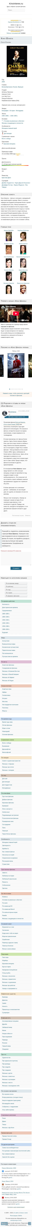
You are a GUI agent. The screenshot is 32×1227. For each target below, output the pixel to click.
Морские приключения (9, 936)
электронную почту (15, 1220)
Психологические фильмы (10, 818)
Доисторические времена (10, 607)
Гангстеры (5, 957)
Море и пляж (6, 728)
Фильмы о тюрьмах (8, 764)
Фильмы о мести (7, 1082)
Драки (4, 1121)
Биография (5, 110)
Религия (4, 1043)
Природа (5, 1040)
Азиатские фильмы (8, 665)
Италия (15, 87)
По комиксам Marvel (8, 909)
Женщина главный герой (9, 128)
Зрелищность (6, 845)
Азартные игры (6, 689)
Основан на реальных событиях (14, 121)
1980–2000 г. (6, 629)
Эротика (4, 888)
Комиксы (5, 896)
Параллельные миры (8, 650)
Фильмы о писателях (8, 976)
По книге (4, 903)
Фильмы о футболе (8, 1127)
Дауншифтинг (6, 749)
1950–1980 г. (5, 116)
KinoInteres (12, 412)
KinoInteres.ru (16, 3)
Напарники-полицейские (9, 970)
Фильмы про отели (8, 767)
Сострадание (6, 824)
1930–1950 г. (14, 116)
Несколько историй (8, 855)
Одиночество (6, 1057)
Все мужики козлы (8, 1094)
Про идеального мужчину (10, 1060)
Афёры (4, 692)
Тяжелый (5, 830)
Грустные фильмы (8, 796)
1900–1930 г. (6, 620)
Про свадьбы (6, 1067)
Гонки (4, 1118)
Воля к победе (6, 138)
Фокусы (4, 711)
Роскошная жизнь (7, 861)
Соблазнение (6, 885)
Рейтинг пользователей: (14, 33)
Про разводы (6, 1064)
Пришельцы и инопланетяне (11, 1009)
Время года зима (7, 722)
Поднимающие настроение (10, 815)
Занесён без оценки (8, 1157)
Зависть (4, 872)
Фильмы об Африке (8, 677)
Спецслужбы (6, 973)
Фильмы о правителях (9, 979)
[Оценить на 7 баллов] (17, 31)
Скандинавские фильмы (9, 668)
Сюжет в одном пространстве (11, 761)
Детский (4, 778)
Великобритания (7, 87)
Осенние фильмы (7, 734)
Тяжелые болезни (7, 945)
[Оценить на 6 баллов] (16, 31)
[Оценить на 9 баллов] (19, 31)
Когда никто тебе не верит (10, 933)
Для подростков (7, 785)
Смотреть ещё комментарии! (16, 1207)
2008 (3, 81)
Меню (4, 1224)
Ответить (27, 515)
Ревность (5, 882)
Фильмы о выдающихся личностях (12, 123)
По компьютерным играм (9, 912)
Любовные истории (8, 876)
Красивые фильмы (8, 802)
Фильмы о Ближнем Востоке (11, 671)
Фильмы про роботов (8, 985)
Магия (4, 1030)
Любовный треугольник (9, 879)
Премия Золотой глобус (9, 1136)
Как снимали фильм (8, 851)
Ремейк (4, 915)
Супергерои (5, 1012)
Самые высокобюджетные (10, 1147)
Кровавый (5, 806)
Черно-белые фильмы (9, 834)
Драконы (5, 1000)
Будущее (5, 632)
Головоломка (6, 695)
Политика (5, 707)
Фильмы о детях (7, 1073)
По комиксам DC (7, 906)
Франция (20, 87)
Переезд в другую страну (10, 942)
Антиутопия (5, 641)
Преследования (7, 1036)
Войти (20, 1215)
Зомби (4, 1003)
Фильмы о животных (8, 1076)
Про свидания (6, 1070)
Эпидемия (5, 1049)
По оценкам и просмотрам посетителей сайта (16, 1150)
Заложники (5, 930)
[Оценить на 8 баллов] (18, 31)
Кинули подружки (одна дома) (11, 1100)
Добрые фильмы (7, 799)
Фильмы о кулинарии (8, 1079)
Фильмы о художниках (9, 982)
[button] (5, 369)
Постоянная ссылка (18, 515)
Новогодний (5, 731)
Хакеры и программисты (9, 988)
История (12, 110)
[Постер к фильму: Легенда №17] (16, 365)
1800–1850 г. (6, 613)
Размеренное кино (7, 821)
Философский (6, 752)
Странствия (5, 864)
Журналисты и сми (8, 927)
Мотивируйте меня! (8, 1103)
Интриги (4, 698)
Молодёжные (6, 788)
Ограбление (6, 939)
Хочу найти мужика (8, 1109)
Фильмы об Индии (7, 680)
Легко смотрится (7, 809)
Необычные (6, 812)
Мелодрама (19, 110)
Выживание (5, 746)
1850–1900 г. (6, 617)
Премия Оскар (6, 1139)
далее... (11, 1177)
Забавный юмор (7, 1027)
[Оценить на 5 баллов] (15, 31)
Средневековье (7, 610)
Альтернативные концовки (10, 1021)
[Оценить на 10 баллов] (20, 31)
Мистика (4, 701)
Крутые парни (6, 966)
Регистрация (13, 1215)
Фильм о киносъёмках (9, 949)
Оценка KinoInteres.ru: (14, 22)
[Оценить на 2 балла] (12, 31)
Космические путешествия (10, 647)
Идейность (5, 848)
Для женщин (8, 133)
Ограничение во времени (9, 858)
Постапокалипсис (7, 653)
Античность (5, 604)
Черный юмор (6, 1046)
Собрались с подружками (10, 1106)
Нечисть (4, 1006)
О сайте (16, 1212)
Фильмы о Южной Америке (10, 674)
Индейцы (5, 960)
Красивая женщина (9, 143)
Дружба (4, 1024)
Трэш (3, 827)
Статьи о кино (24, 1212)
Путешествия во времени (10, 656)
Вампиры (5, 997)
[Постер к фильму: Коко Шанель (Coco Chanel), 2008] (16, 76)
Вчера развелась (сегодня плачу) (12, 1097)
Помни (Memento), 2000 (9, 1168)
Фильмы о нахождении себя (10, 1085)
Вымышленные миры (8, 644)
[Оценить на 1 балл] (11, 31)
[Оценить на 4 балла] (14, 31)
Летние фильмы (7, 725)
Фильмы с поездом (8, 770)
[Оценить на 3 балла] (13, 31)
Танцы (4, 1124)
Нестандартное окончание (10, 704)
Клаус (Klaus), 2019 (7, 1181)
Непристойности (7, 1033)
